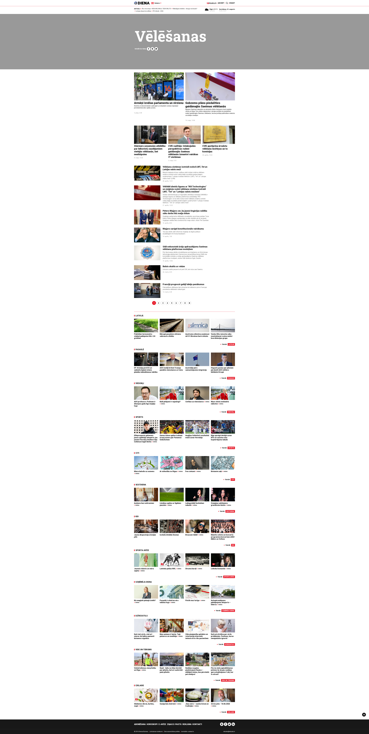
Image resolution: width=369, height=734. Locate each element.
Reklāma (187, 724)
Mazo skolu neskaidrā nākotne (220, 403)
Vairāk (224, 344)
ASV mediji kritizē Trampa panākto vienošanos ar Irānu (171, 369)
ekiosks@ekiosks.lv (229, 731)
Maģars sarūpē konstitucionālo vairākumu (183, 229)
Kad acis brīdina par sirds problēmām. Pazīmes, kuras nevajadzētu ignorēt (222, 636)
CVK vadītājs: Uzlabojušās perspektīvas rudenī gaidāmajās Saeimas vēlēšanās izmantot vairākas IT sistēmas (183, 151)
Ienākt (232, 3)
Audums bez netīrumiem (144, 504)
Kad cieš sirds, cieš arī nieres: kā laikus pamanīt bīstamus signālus (144, 636)
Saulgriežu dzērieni (170, 704)
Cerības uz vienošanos (197, 402)
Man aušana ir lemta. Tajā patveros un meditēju (171, 635)
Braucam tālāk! (194, 535)
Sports (139, 417)
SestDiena (140, 485)
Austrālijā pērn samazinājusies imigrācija (196, 369)
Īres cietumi (193, 471)
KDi (137, 516)
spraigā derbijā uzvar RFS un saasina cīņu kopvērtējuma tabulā (221, 437)
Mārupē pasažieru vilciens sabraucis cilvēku (170, 335)
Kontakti (197, 724)
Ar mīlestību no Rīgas (171, 471)
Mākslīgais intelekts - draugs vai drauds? (185, 8)
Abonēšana (140, 724)
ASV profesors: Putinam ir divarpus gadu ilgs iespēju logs (144, 404)
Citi (137, 453)
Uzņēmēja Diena (143, 582)
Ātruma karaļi (193, 569)
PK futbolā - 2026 (158, 11)
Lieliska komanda (221, 569)
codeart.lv (191, 731)
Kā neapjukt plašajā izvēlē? (145, 601)
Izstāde (169, 535)
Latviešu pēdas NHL (170, 569)
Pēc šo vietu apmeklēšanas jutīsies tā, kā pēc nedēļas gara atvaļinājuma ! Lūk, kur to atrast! (222, 671)
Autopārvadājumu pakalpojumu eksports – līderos (221, 602)
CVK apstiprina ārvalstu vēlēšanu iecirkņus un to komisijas (215, 149)
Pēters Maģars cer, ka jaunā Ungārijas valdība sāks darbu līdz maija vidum (185, 212)
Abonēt (221, 3)
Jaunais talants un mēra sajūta (144, 570)
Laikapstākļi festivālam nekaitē (194, 504)
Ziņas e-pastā (174, 724)
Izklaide (139, 685)
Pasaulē (139, 349)
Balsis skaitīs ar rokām (174, 266)
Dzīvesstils (141, 616)
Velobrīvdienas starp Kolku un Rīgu (145, 669)
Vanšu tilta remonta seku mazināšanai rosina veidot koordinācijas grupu (221, 336)
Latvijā (139, 316)
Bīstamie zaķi (219, 471)
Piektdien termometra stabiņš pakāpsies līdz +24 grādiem (144, 336)
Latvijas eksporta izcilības (143, 11)
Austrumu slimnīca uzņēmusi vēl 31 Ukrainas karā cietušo (197, 335)
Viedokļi (139, 383)
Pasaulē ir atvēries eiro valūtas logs (169, 601)
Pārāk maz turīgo (195, 600)
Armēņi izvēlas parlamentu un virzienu (158, 103)
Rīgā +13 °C (214, 9)
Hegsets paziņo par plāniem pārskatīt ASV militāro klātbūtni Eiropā (222, 370)
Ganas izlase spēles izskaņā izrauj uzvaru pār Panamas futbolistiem (171, 437)
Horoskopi (152, 724)
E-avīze (162, 724)
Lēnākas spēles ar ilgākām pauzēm (170, 504)
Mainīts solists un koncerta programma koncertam (222, 537)
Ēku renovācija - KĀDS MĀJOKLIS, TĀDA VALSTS (156, 8)
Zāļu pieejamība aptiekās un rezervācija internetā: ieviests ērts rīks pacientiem (196, 636)
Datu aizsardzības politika (172, 731)
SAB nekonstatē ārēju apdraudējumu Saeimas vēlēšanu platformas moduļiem (185, 247)
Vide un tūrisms (143, 649)
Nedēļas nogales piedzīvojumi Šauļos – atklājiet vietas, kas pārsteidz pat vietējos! (197, 671)
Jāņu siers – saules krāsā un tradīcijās (197, 705)
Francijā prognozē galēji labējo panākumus (183, 284)
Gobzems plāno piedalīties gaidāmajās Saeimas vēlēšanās (205, 104)
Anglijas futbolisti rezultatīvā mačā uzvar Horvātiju (197, 436)
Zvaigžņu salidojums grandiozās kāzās (221, 504)
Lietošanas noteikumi (156, 731)
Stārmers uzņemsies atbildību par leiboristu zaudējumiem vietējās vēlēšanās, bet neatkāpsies (149, 150)
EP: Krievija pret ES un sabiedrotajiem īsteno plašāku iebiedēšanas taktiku (145, 370)
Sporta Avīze (142, 550)
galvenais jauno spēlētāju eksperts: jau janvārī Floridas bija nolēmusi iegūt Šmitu (145, 438)
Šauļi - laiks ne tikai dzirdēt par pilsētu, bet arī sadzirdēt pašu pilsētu (171, 670)
